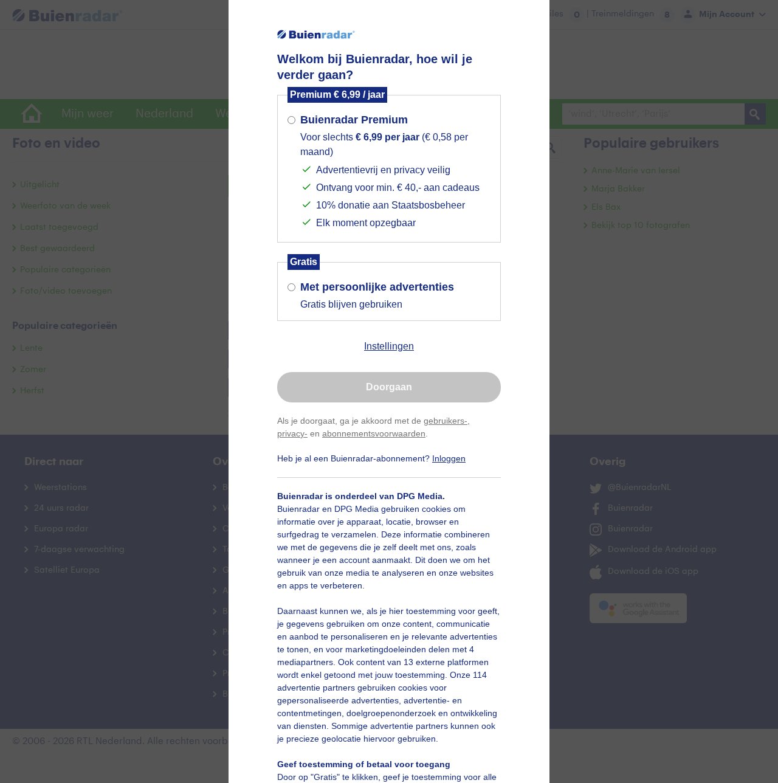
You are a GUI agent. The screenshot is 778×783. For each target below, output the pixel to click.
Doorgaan (389, 387)
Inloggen (449, 458)
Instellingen (389, 346)
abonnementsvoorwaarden (373, 433)
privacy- (292, 433)
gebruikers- (445, 421)
